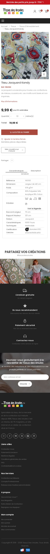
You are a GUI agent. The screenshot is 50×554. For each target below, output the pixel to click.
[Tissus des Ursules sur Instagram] (12, 271)
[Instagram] (3, 436)
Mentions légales (8, 456)
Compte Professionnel (10, 481)
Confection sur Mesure (10, 478)
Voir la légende (34, 208)
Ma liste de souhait (8, 526)
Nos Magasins (6, 500)
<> (12, 160)
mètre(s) (29, 116)
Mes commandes (8, 529)
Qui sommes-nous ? (9, 497)
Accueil (4, 26)
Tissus (13, 26)
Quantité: (5, 116)
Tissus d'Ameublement (29, 26)
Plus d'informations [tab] (9, 101)
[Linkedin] (34, 436)
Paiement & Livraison (9, 452)
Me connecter (6, 519)
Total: (4, 122)
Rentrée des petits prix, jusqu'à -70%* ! (25, 2)
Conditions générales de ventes (14, 459)
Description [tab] (36, 171)
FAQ (2, 462)
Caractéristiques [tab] (16, 171)
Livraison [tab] (25, 174)
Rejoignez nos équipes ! (10, 507)
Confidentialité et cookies (11, 466)
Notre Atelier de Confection (12, 504)
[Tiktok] (27, 436)
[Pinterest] (21, 436)
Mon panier (5, 523)
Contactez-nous (7, 449)
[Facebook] (9, 436)
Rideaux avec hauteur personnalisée (15, 485)
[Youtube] (15, 436)
